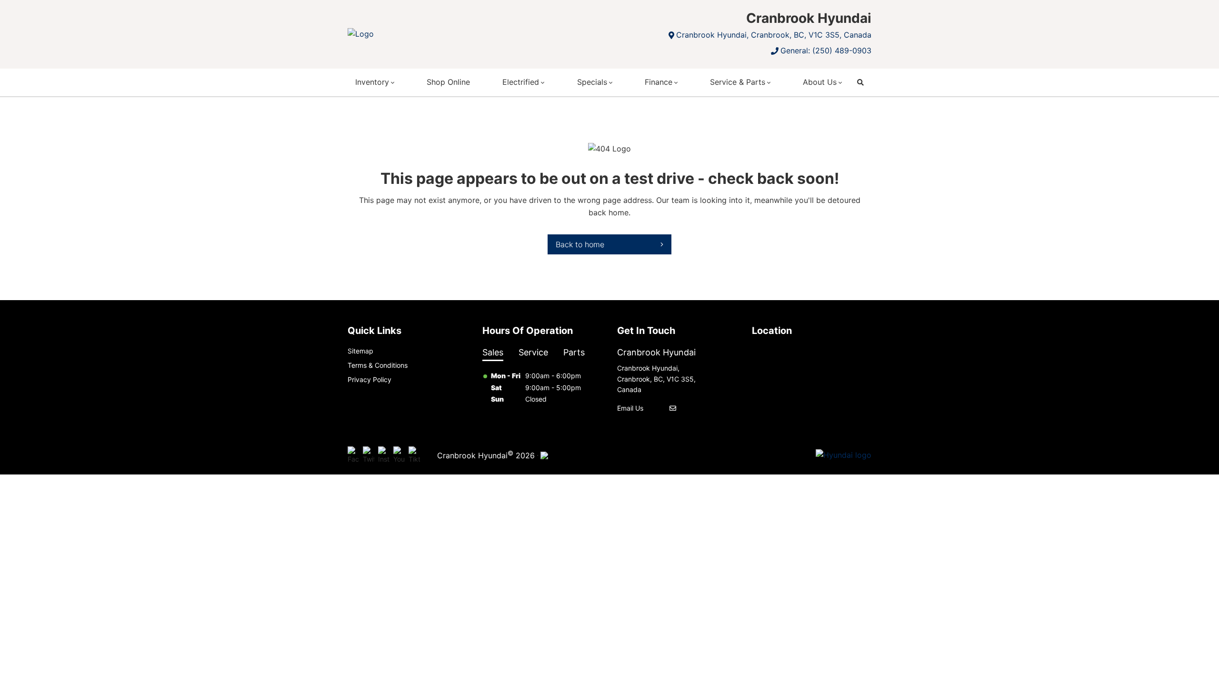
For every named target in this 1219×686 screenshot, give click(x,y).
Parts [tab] (574, 352)
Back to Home (580, 244)
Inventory (372, 82)
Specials (592, 82)
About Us (820, 82)
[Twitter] (368, 455)
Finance (658, 82)
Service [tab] (533, 352)
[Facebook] (353, 455)
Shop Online (448, 82)
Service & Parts (737, 82)
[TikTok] (414, 455)
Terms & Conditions (378, 365)
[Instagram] (384, 455)
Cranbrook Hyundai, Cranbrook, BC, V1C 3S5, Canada (773, 35)
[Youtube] (399, 455)
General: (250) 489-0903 (825, 50)
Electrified (520, 82)
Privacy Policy (369, 379)
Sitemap (360, 351)
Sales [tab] (492, 352)
